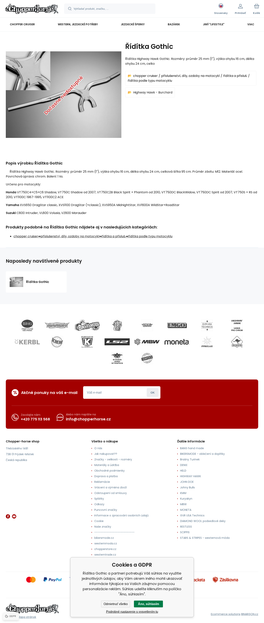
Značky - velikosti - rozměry (113, 459)
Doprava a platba (106, 476)
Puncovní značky (105, 510)
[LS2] (117, 342)
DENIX (183, 465)
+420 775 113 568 (35, 419)
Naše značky (102, 527)
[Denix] (117, 325)
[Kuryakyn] (87, 342)
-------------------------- (114, 532)
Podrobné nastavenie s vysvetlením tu (132, 611)
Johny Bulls (187, 487)
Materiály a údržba (106, 465)
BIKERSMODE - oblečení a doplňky (202, 454)
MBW (183, 504)
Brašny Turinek (190, 459)
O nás (98, 448)
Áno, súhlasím (148, 604)
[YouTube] (14, 516)
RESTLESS (186, 527)
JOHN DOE (187, 482)
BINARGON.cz (249, 614)
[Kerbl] (27, 342)
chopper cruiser (145, 76)
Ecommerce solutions (225, 614)
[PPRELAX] (207, 342)
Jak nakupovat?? (105, 454)
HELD (183, 471)
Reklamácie (102, 482)
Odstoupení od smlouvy (110, 493)
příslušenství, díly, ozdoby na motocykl (190, 76)
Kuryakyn (186, 499)
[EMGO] (177, 325)
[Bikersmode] (87, 325)
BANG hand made (192, 448)
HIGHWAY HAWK (190, 476)
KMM (183, 493)
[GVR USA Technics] (207, 325)
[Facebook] (8, 516)
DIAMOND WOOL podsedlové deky (203, 521)
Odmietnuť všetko (116, 604)
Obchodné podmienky (109, 471)
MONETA (185, 510)
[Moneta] (177, 342)
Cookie (99, 521)
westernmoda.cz (105, 543)
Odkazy (99, 504)
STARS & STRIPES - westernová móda (205, 538)
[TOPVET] (147, 358)
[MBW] (147, 342)
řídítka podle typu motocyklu (150, 80)
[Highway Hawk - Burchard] (237, 325)
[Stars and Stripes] (117, 358)
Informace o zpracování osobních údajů (121, 515)
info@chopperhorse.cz (88, 419)
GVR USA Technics (192, 515)
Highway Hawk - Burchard (152, 92)
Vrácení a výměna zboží (110, 487)
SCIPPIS (185, 532)
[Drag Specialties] (147, 325)
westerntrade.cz (105, 555)
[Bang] (27, 325)
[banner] (31, 9)
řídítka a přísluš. (235, 76)
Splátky (99, 499)
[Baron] (57, 325)
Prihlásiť (152, 392)
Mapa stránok (27, 617)
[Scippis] (237, 342)
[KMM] (57, 342)
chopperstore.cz (105, 549)
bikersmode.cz (104, 538)
